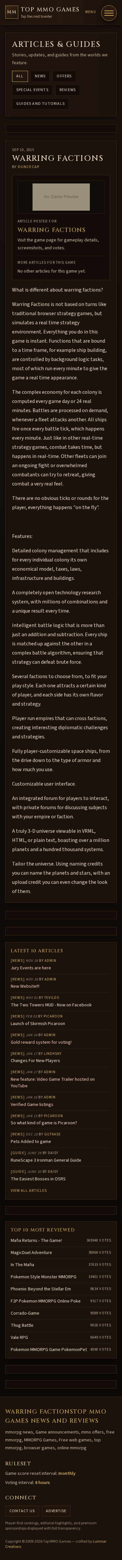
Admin (51, 960)
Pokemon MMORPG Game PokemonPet (49, 1349)
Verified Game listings (32, 1104)
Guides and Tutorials (40, 103)
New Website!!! (25, 986)
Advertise (56, 1511)
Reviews (68, 90)
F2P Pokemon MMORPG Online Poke (46, 1301)
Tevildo (52, 997)
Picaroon (53, 1016)
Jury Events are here (31, 968)
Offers (64, 76)
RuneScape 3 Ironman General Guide (46, 1160)
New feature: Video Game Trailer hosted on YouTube (53, 1082)
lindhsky (53, 1053)
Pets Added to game (31, 1141)
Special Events (32, 90)
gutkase (52, 1134)
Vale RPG (19, 1337)
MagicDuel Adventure (31, 1252)
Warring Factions (52, 230)
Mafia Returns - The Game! (36, 1240)
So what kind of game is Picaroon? (44, 1123)
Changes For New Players (35, 1060)
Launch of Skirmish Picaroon (38, 1023)
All (20, 76)
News (40, 76)
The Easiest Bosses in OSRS (38, 1179)
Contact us (22, 1511)
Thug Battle (22, 1325)
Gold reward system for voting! (41, 1042)
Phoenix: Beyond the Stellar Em (41, 1289)
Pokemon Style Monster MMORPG (43, 1277)
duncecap (29, 167)
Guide (18, 1153)
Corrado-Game (25, 1313)
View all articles (29, 1190)
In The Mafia (22, 1265)
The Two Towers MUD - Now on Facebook (51, 1005)
